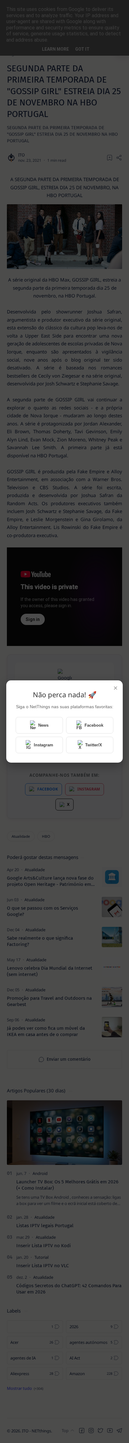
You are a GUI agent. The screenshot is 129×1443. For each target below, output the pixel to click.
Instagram (43, 745)
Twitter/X (93, 745)
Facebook (94, 725)
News (43, 725)
